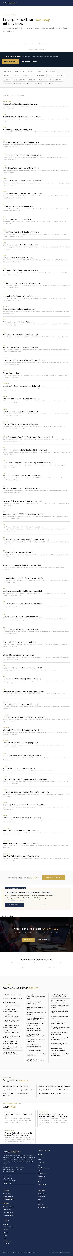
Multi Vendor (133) (55, 79)
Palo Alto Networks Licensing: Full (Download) (36, 1040)
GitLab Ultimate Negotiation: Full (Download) (35, 1003)
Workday (40, 1179)
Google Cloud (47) (19, 79)
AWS (39, 1170)
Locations (5, 1229)
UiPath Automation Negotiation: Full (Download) (60, 1028)
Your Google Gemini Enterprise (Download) (52, 1093)
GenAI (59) (60, 75)
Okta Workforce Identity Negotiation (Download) (34, 1029)
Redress (10, 3)
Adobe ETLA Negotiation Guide (12, 995)
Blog (39, 1199)
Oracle (40, 1154)
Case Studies (41, 1196)
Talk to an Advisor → (10, 61)
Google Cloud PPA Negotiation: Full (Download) (53, 1090)
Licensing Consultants (8, 1215)
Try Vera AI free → (14, 905)
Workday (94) (41, 75)
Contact (5, 1232)
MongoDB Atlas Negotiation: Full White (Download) (35, 1019)
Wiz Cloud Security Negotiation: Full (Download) (60, 1038)
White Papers (41, 1193)
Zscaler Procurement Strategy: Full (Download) (60, 1055)
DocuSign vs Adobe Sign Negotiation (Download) (10, 1053)
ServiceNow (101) (28, 75)
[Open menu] (68, 3)
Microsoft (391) (20, 71)
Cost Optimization (8, 1212)
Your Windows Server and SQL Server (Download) (60, 1033)
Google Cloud (42, 1173)
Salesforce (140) (51, 71)
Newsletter (41, 1204)
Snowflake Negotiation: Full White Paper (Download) (59, 996)
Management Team (8, 1227)
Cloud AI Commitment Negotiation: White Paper (10, 1015)
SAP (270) (30, 71)
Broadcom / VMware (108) (11, 75)
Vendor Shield (43, 939)
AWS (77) (51, 75)
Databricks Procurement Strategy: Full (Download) (10, 1042)
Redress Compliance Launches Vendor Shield (36, 1055)
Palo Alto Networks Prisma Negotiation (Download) (35, 1045)
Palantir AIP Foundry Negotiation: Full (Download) (35, 1035)
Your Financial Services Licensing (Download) (58, 1001)
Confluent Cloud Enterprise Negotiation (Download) (11, 1021)
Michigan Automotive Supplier (12, 1006)
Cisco (39, 1182)
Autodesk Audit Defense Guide (12, 998)
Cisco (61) (7, 79)
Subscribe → (53, 968)
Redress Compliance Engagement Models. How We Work (36, 996)
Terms (4, 1238)
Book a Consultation (9, 1002)
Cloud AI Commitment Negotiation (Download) (10, 1010)
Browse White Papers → (54, 877)
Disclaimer (6, 1243)
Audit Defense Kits (43, 1207)
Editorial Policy (7, 1241)
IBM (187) (39, 71)
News (39, 1202)
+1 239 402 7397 (7, 1183)
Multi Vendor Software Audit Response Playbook (35, 1024)
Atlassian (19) (42, 79)
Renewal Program (8, 1196)
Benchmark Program (8, 1199)
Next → (12, 916)
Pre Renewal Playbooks (34, 1050)
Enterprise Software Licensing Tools (60, 1017)
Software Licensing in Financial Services (60, 1006)
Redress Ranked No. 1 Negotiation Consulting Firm (35, 1060)
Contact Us (28, 939)
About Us (5, 1224)
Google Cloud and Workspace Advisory (35, 1008)
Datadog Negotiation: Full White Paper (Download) (12, 1048)
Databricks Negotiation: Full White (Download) (11, 1037)
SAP (39, 1159)
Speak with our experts (29, 61)
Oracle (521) (7, 71)
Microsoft (41, 1157)
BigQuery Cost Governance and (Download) (16, 1086)
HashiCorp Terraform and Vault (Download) (36, 1013)
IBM (39, 1165)
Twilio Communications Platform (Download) (58, 1022)
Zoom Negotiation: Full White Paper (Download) (59, 1044)
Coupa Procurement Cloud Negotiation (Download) (11, 1026)
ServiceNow (41, 1176)
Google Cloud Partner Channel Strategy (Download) (54, 1086)
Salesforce (41, 1162)
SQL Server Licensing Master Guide (59, 1012)
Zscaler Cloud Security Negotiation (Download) (58, 1049)
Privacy (5, 1235)
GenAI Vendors (42, 1184)
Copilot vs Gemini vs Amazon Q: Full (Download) (17, 1090)
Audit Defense (6, 1209)
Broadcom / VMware (44, 1168)
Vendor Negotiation (8, 1207)
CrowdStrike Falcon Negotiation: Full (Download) (11, 1031)
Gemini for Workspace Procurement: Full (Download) (15, 1094)
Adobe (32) (32, 79)
